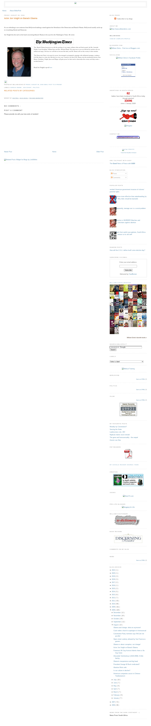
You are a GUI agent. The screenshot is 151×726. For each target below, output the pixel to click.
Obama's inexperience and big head (125, 661)
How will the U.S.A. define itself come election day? (127, 250)
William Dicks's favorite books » (137, 337)
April (115, 689)
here (50, 67)
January (116, 698)
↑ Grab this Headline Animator (128, 152)
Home (4, 11)
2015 (113, 588)
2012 (113, 598)
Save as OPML (140, 379)
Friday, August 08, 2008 (35, 84)
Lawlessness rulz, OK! (117, 432)
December (117, 612)
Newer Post (8, 152)
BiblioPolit (124, 68)
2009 (113, 607)
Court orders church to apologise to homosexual (129, 630)
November (117, 615)
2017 (113, 582)
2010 (113, 604)
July (115, 680)
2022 (113, 570)
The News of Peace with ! (122, 163)
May (115, 686)
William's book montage (120, 282)
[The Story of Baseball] (145, 291)
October (116, 619)
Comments (116, 177)
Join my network (127, 75)
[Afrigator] (128, 126)
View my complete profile (120, 38)
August (116, 625)
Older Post (100, 152)
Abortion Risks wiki (120, 667)
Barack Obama (16, 87)
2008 (113, 610)
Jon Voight (27, 87)
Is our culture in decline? (121, 670)
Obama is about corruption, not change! (127, 644)
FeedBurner (133, 274)
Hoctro (15, 98)
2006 (113, 705)
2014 (113, 591)
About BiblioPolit (15, 11)
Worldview (129, 72)
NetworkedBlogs (126, 64)
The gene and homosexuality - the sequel (124, 437)
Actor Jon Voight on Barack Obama (20, 18)
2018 (113, 579)
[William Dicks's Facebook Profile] (128, 58)
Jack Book (24, 98)
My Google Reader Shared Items (124, 464)
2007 (113, 702)
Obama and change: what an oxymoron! (127, 627)
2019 (113, 576)
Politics (36, 87)
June (115, 683)
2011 (113, 601)
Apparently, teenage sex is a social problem (131, 208)
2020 (113, 573)
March (115, 692)
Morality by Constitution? (118, 427)
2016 (113, 585)
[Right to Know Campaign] (128, 122)
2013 (113, 594)
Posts (114, 173)
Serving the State (116, 429)
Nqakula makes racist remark (120, 435)
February (116, 695)
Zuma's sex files (115, 440)
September (117, 622)
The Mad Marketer (36, 98)
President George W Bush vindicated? (126, 664)
